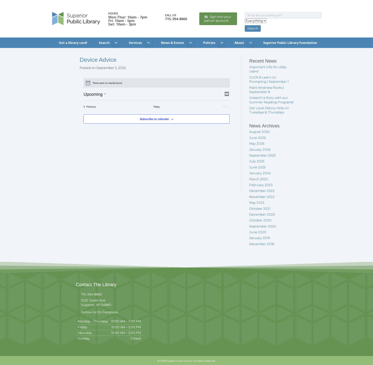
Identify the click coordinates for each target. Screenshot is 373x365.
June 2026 (257, 138)
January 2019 (259, 238)
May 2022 (256, 203)
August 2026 (259, 132)
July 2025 (256, 161)
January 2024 (260, 173)
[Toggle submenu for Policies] (222, 43)
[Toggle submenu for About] (250, 43)
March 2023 (258, 179)
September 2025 (262, 155)
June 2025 (257, 167)
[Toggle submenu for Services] (148, 43)
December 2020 (262, 214)
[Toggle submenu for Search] (116, 43)
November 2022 (262, 197)
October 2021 (259, 209)
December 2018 (261, 244)
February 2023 (261, 185)
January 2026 (259, 150)
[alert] (157, 83)
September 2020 (262, 226)
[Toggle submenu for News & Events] (190, 43)
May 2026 (256, 143)
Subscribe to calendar (154, 119)
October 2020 (260, 220)
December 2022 (262, 191)
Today (156, 106)
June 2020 (257, 232)
